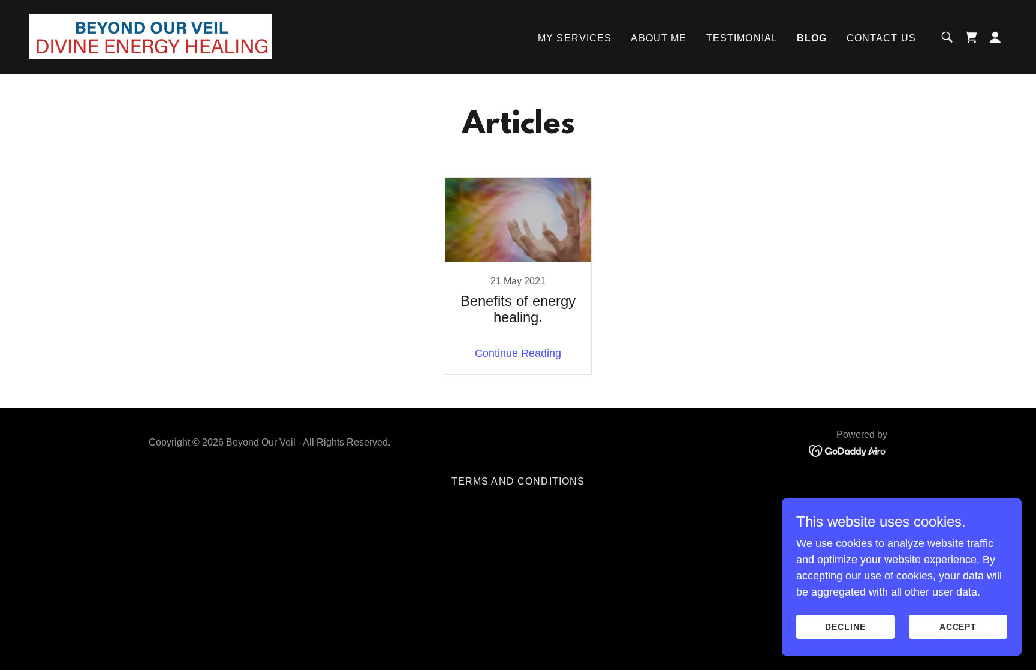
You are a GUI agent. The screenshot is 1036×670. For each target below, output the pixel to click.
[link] (150, 36)
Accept (958, 627)
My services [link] (575, 38)
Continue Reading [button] (518, 353)
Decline (845, 627)
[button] (995, 37)
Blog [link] (812, 38)
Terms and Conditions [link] (518, 481)
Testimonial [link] (742, 38)
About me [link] (658, 38)
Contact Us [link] (881, 38)
